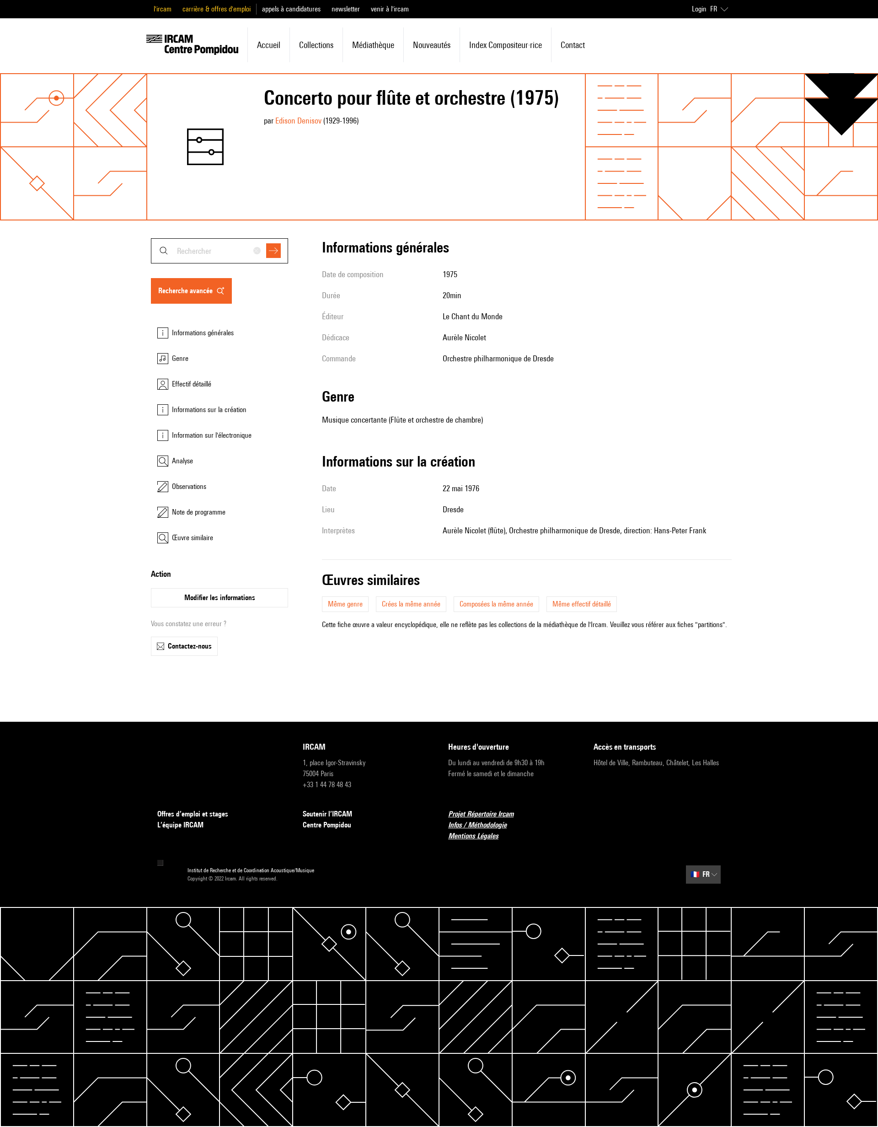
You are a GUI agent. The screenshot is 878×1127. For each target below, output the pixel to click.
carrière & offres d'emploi (216, 9)
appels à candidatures (291, 9)
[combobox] (219, 250)
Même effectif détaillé (581, 604)
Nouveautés (431, 45)
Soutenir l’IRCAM (327, 814)
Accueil (268, 45)
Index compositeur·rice (505, 45)
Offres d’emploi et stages (192, 814)
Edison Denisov (298, 120)
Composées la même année (496, 604)
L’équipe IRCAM (180, 825)
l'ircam (162, 9)
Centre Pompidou (327, 825)
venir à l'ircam (390, 9)
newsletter (346, 9)
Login (699, 9)
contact (573, 45)
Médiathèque (373, 45)
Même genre (345, 604)
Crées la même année (411, 604)
